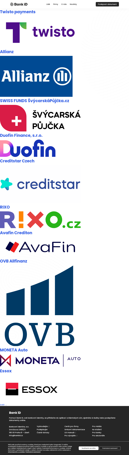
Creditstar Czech (17, 161)
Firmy (55, 4)
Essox (6, 371)
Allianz (7, 52)
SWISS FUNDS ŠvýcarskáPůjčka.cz (34, 101)
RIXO (5, 207)
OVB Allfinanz (13, 261)
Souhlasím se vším (89, 448)
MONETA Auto (14, 350)
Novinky (73, 4)
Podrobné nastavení (33, 452)
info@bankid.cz (16, 435)
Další (3, 404)
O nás (64, 4)
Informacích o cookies (16, 452)
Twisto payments (18, 12)
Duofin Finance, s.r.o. (21, 135)
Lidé (48, 4)
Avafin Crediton (16, 233)
